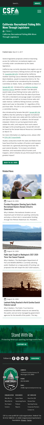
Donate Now (31, 401)
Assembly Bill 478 (11, 74)
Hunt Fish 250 (32, 398)
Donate (37, 3)
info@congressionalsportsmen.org (31, 388)
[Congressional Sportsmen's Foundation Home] (11, 11)
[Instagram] (26, 358)
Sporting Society (32, 404)
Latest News (19, 398)
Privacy (23, 420)
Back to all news (11, 162)
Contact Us (31, 410)
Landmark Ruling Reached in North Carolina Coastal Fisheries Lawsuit (22, 303)
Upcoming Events (20, 401)
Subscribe (35, 358)
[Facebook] (13, 358)
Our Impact (8, 404)
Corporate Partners (33, 407)
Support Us (22, 344)
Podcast (17, 404)
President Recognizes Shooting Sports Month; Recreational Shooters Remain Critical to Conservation (20, 207)
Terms (29, 420)
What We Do (8, 401)
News (8, 31)
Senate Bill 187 (8, 87)
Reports (17, 407)
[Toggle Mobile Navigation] (39, 11)
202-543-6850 (25, 381)
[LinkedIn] (22, 358)
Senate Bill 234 (34, 112)
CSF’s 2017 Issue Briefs (12, 137)
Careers (7, 407)
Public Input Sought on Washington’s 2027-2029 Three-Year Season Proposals (21, 255)
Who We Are (8, 398)
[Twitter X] (18, 358)
